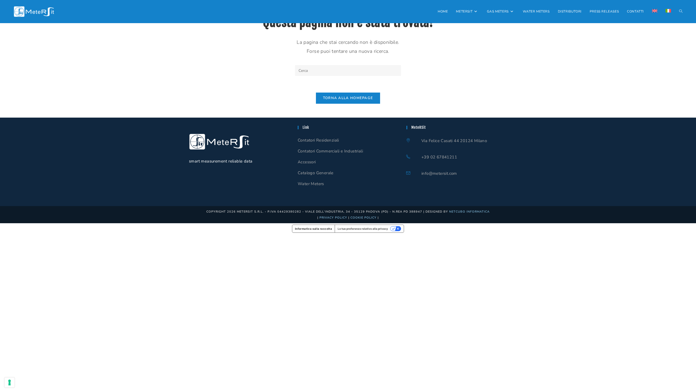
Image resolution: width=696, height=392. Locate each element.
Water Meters (311, 183)
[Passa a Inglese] (654, 11)
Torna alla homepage (348, 98)
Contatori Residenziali (318, 140)
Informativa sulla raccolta (313, 228)
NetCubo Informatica (469, 212)
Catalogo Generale (316, 173)
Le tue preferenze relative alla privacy (363, 228)
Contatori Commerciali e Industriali (330, 151)
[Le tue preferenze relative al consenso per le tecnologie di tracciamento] (9, 382)
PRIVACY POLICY (333, 218)
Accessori (307, 162)
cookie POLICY (363, 218)
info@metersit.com (439, 173)
